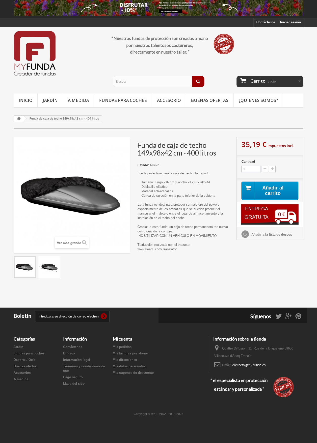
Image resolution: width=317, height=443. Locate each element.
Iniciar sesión (290, 22)
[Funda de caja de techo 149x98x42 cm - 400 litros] (25, 267)
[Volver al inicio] (19, 119)
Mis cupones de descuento (133, 373)
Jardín (50, 100)
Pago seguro (73, 377)
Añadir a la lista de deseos (271, 234)
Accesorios (22, 373)
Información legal (76, 360)
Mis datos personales (129, 366)
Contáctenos (265, 22)
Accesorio (169, 100)
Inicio (25, 100)
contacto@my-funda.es (249, 365)
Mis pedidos (122, 347)
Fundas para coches (123, 100)
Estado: (143, 165)
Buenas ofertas (209, 100)
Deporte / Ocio (25, 360)
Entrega (69, 353)
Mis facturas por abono (130, 353)
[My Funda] (59, 53)
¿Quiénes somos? (258, 100)
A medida (78, 100)
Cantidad (248, 161)
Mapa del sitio (74, 383)
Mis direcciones (125, 360)
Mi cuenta (122, 339)
